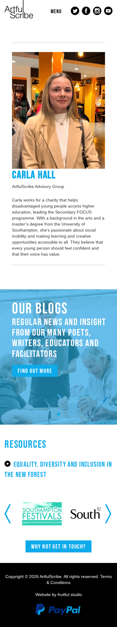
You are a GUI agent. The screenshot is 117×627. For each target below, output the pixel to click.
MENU (56, 11)
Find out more (35, 370)
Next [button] (108, 513)
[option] (40, 513)
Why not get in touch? (58, 546)
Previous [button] (8, 513)
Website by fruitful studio (58, 594)
